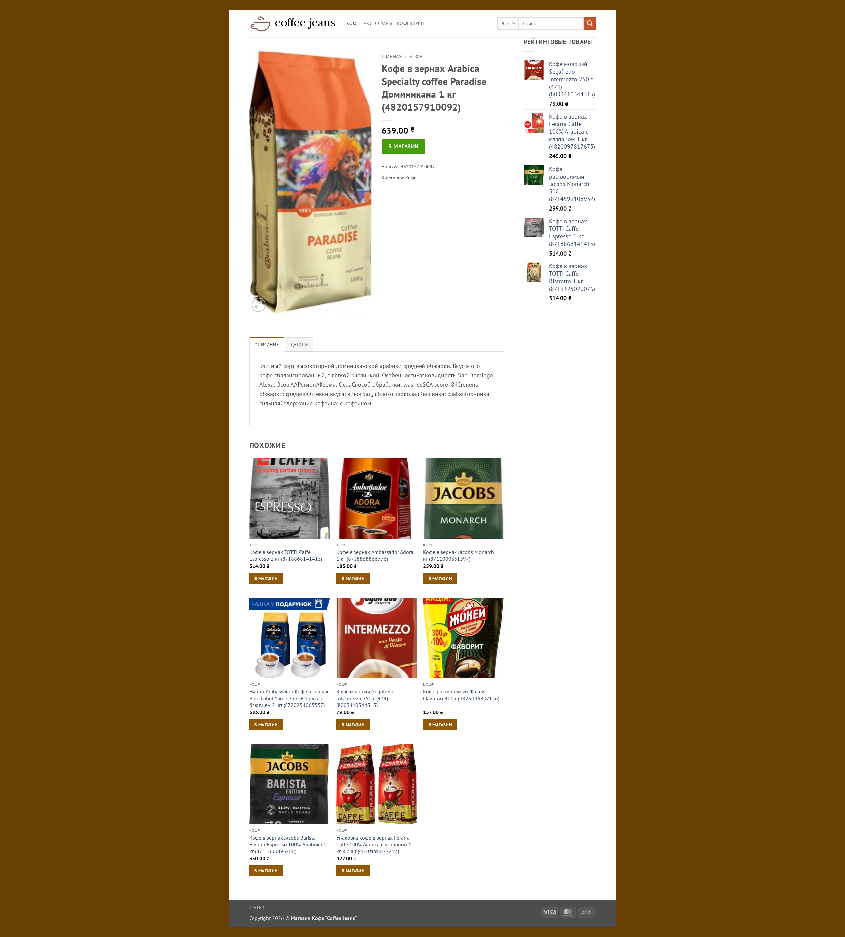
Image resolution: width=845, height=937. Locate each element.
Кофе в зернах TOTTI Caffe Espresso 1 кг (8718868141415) (285, 555)
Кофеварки (410, 23)
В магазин (404, 146)
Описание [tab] (266, 345)
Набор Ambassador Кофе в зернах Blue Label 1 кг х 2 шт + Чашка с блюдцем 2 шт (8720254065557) (288, 698)
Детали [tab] (299, 345)
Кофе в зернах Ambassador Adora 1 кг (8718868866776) (374, 555)
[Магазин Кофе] (292, 23)
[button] (259, 305)
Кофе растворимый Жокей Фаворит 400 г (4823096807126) (461, 695)
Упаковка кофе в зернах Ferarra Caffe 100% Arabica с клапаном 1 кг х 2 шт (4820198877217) (374, 844)
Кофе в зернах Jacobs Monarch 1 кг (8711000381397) (460, 555)
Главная (392, 56)
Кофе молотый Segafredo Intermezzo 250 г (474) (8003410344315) (365, 698)
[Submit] (590, 23)
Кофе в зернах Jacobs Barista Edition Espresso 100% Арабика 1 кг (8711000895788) (287, 844)
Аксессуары (378, 23)
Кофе (352, 23)
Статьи (257, 907)
